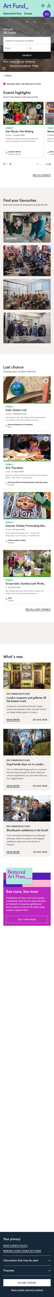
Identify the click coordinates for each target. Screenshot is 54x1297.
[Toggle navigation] (47, 14)
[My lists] (43, 5)
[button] (27, 55)
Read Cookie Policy (15, 1245)
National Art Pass (12, 14)
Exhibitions (30, 61)
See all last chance (38, 609)
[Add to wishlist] (38, 106)
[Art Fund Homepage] (15, 6)
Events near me (17, 61)
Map (36, 65)
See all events (42, 175)
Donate (28, 14)
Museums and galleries (20, 65)
